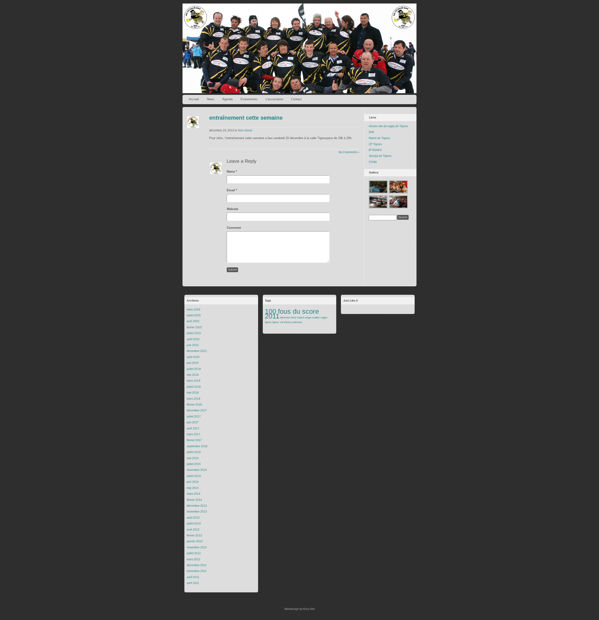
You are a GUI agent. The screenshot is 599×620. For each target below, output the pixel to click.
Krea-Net (309, 609)
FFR (371, 132)
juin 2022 (193, 345)
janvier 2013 (195, 541)
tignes (275, 322)
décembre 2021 (197, 351)
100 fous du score (292, 311)
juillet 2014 (194, 476)
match (300, 317)
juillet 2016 (194, 452)
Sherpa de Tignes (380, 156)
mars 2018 (193, 398)
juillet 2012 (194, 553)
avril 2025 (193, 321)
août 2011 (193, 577)
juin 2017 (193, 422)
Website (232, 209)
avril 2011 (193, 583)
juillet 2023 (194, 333)
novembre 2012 (197, 547)
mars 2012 (193, 559)
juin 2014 (193, 481)
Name (232, 171)
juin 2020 (193, 363)
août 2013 (193, 517)
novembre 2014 (197, 470)
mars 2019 (193, 380)
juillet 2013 (194, 523)
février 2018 (194, 404)
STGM (373, 162)
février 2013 (194, 535)
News (210, 99)
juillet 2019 (194, 369)
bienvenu (285, 317)
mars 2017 (193, 434)
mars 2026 (193, 309)
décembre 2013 (197, 505)
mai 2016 (193, 458)
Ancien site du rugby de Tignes (388, 126)
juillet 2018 (194, 386)
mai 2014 (193, 488)
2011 (272, 316)
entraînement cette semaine (246, 117)
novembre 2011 (197, 571)
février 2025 (194, 327)
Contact (296, 99)
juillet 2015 (194, 464)
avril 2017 (193, 428)
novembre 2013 (197, 511)
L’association (274, 99)
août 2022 (193, 339)
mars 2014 (193, 493)
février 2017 (194, 440)
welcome (297, 322)
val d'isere (285, 322)
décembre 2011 (197, 565)
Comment (234, 227)
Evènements (249, 99)
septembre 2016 (197, 446)
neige (308, 317)
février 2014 (194, 500)
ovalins (316, 317)
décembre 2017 (197, 410)
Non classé (245, 130)
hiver (294, 317)
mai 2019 (193, 374)
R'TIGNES (375, 150)
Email (232, 190)
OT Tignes (375, 144)
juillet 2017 (194, 416)
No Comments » (349, 152)
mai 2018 (193, 392)
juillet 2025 (194, 315)
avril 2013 (193, 529)
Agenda (227, 99)
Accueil (194, 99)
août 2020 (193, 357)
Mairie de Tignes (379, 138)
